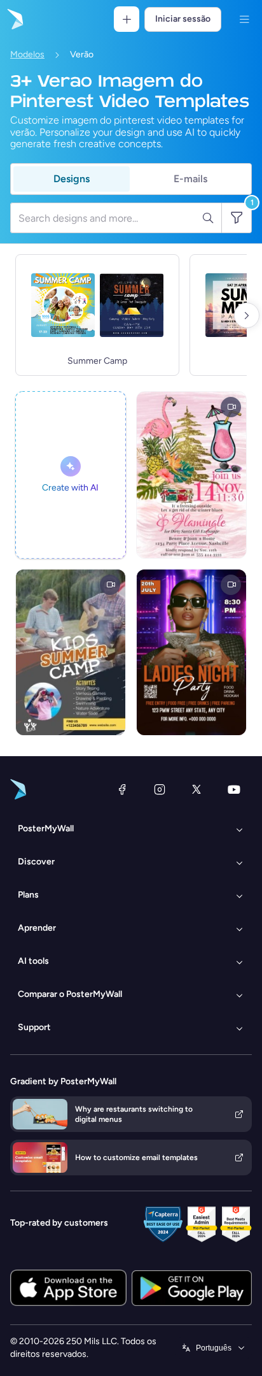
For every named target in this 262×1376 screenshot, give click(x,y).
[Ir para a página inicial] (14, 19)
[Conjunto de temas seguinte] (246, 315)
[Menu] (244, 19)
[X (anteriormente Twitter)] (196, 789)
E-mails (190, 179)
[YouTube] (234, 789)
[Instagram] (159, 789)
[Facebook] (122, 789)
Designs (71, 179)
